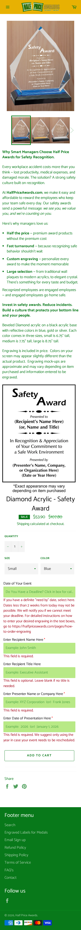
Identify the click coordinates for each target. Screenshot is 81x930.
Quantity (11, 536)
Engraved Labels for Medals (26, 832)
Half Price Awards (26, 915)
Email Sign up (15, 840)
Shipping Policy (16, 855)
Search (9, 825)
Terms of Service (17, 862)
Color (45, 558)
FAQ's (9, 870)
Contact (10, 877)
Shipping (23, 524)
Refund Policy (15, 847)
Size (7, 558)
